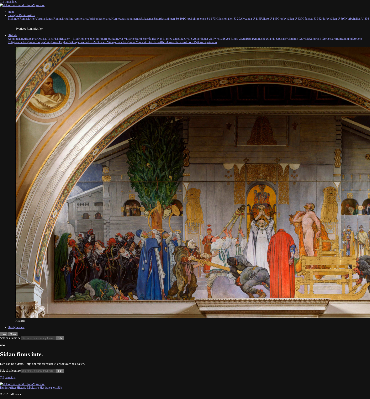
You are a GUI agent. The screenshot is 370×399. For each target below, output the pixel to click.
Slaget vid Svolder (189, 38)
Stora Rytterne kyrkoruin (202, 42)
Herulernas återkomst (174, 42)
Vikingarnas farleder (81, 42)
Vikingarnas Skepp (32, 42)
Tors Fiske (53, 38)
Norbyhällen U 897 (333, 18)
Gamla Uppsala (276, 38)
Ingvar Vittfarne (125, 38)
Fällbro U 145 (268, 18)
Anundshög (260, 38)
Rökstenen (147, 18)
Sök (4, 334)
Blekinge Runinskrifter (21, 18)
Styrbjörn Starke (105, 38)
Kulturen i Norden (320, 38)
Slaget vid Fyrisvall (212, 38)
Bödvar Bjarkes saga (165, 38)
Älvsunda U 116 (250, 18)
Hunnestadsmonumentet (126, 18)
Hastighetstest (16, 327)
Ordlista (42, 38)
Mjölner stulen (86, 38)
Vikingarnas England (56, 42)
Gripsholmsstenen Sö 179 (199, 18)
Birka (249, 38)
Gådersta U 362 (312, 18)
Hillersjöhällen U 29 (227, 18)
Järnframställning (341, 38)
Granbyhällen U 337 (289, 18)
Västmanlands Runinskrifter (52, 18)
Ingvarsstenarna (78, 18)
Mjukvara (33, 387)
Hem (11, 11)
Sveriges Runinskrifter (21, 15)
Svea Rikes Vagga (235, 38)
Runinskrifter (8, 387)
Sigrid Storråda (144, 38)
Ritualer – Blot (69, 38)
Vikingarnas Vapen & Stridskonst (140, 42)
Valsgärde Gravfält (297, 38)
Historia (12, 35)
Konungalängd (17, 38)
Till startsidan (8, 377)
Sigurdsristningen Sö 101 (169, 18)
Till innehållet (8, 1)
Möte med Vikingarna (107, 42)
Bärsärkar (32, 38)
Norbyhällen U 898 (357, 18)
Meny (13, 334)
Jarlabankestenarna (99, 18)
